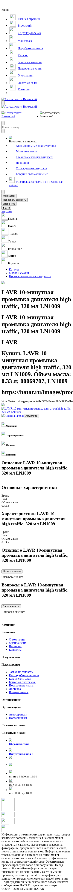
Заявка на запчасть (21, 671)
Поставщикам (18, 717)
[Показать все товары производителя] (2, 405)
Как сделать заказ (20, 678)
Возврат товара (18, 692)
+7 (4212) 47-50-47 (20, 768)
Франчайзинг (17, 642)
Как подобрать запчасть (24, 675)
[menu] (52, 114)
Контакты (15, 649)
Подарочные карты (21, 685)
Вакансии (15, 646)
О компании (17, 639)
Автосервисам (18, 714)
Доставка (15, 688)
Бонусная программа (22, 682)
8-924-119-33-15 (19, 761)
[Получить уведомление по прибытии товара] (31, 415)
